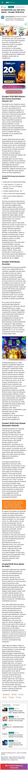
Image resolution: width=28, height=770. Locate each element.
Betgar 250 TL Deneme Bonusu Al (14, 87)
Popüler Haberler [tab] (6, 705)
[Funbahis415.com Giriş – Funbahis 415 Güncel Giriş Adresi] (14, 743)
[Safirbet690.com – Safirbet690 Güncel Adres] (14, 727)
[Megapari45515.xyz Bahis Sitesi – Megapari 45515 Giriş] (14, 711)
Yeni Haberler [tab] (16, 705)
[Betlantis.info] (10, 2)
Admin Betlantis (9, 16)
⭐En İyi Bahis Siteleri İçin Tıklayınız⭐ (14, 767)
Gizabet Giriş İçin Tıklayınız (14, 91)
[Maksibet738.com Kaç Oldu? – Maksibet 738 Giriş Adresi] (14, 719)
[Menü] (2, 2)
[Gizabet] (14, 72)
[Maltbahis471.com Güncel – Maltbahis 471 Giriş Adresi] (14, 735)
